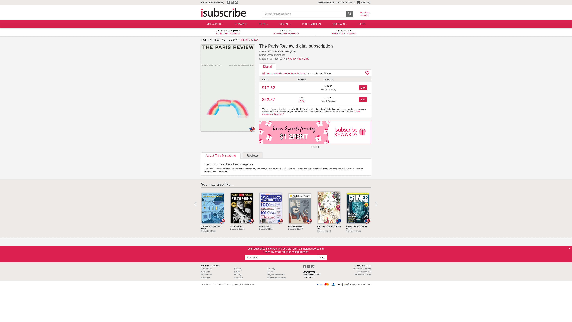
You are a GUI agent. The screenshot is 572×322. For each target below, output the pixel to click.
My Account (206, 274)
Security (271, 268)
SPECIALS (339, 24)
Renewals (205, 277)
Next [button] (376, 204)
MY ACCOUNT (345, 2)
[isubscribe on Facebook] (228, 2)
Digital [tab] (267, 66)
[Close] (569, 248)
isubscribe (362, 268)
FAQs (237, 271)
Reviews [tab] (253, 155)
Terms (270, 271)
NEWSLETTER (309, 272)
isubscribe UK (364, 271)
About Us (205, 271)
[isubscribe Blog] (236, 2)
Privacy (237, 274)
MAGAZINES (214, 24)
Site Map (238, 277)
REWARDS (241, 24)
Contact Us (206, 268)
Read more (235, 33)
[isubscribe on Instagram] (232, 2)
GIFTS (262, 24)
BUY (363, 88)
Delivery (238, 268)
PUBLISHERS (308, 277)
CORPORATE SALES (312, 275)
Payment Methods (276, 274)
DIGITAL (284, 24)
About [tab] (221, 155)
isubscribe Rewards (276, 277)
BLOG (362, 24)
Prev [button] (195, 204)
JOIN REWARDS (326, 2)
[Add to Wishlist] (367, 73)
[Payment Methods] (333, 284)
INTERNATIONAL (311, 24)
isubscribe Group (363, 274)
